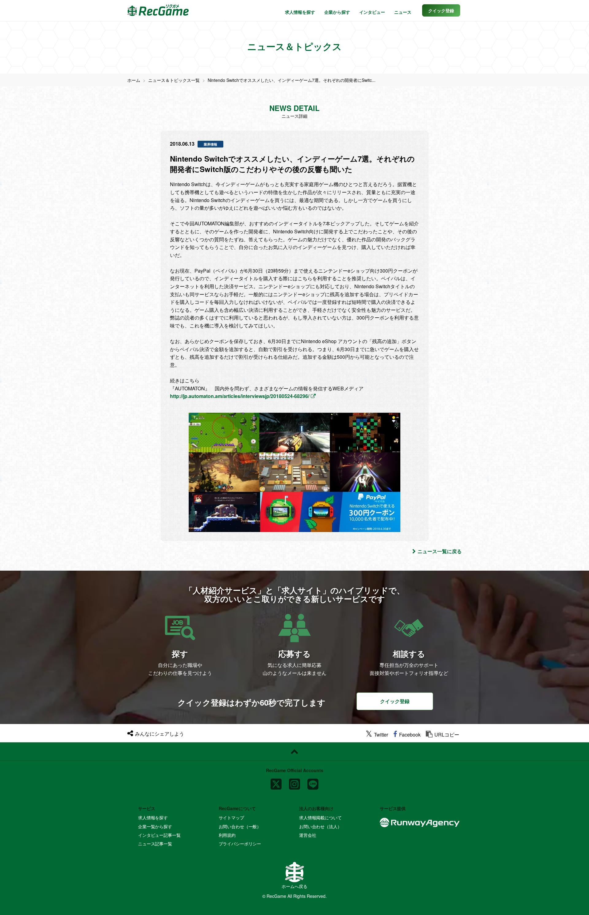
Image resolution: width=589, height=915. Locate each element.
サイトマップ (231, 817)
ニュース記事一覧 (155, 843)
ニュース (402, 12)
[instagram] (294, 782)
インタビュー (372, 12)
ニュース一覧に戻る (440, 551)
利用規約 (227, 835)
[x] (276, 782)
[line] (312, 782)
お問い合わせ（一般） (240, 826)
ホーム (133, 80)
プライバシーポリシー (240, 843)
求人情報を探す (300, 12)
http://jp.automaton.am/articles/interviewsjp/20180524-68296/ (239, 396)
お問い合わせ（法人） (320, 826)
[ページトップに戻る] (294, 751)
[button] (441, 10)
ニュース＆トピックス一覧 (174, 80)
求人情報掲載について (320, 817)
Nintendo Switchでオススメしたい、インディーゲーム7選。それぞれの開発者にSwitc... (291, 80)
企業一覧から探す (155, 826)
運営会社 (307, 835)
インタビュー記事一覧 (159, 835)
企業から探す (337, 12)
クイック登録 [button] (395, 701)
